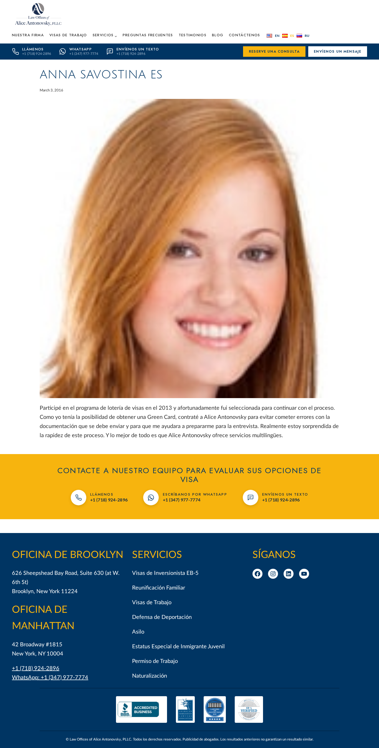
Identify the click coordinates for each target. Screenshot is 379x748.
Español (288, 36)
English (273, 36)
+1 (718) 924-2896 (35, 668)
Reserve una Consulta (274, 51)
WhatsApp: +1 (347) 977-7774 (50, 677)
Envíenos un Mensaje (337, 51)
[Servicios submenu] (116, 36)
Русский (303, 36)
